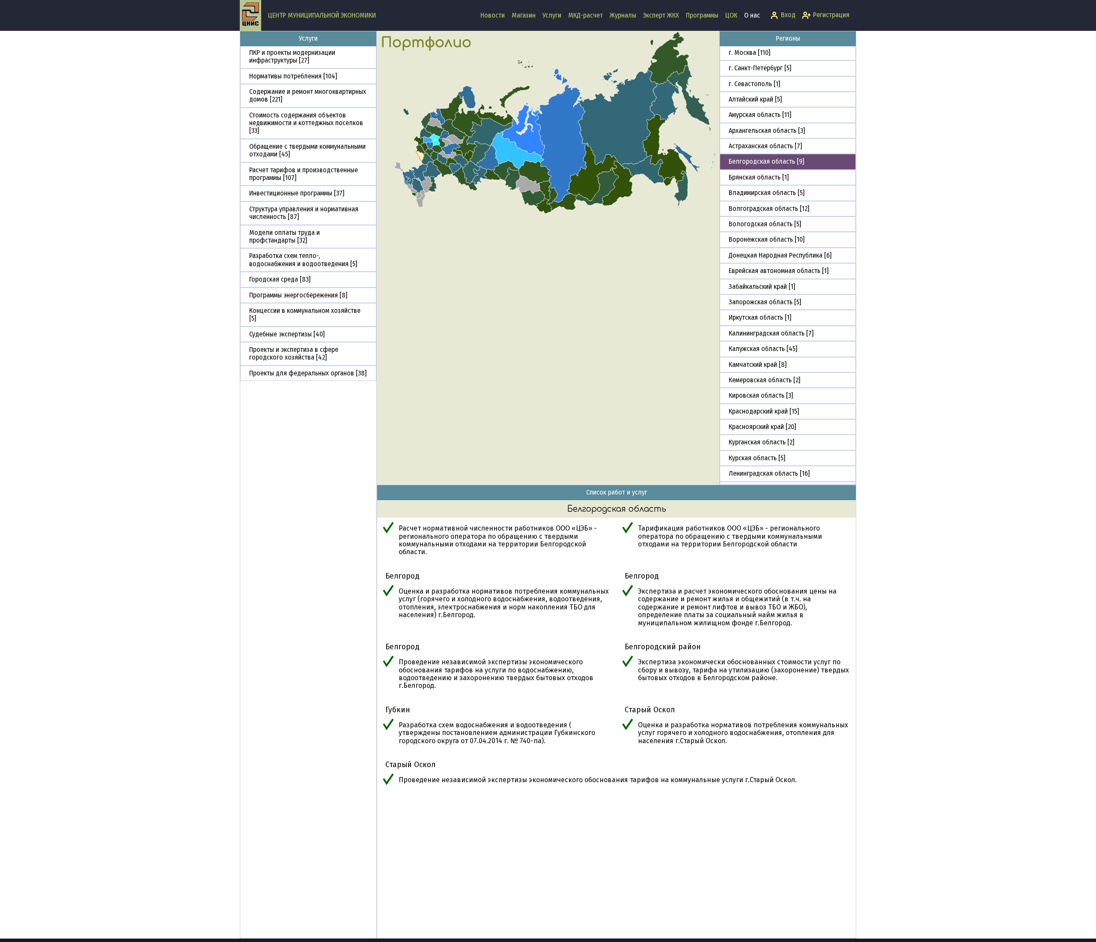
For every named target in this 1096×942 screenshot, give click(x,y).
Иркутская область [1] (760, 317)
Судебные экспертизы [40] (287, 334)
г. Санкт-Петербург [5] (760, 68)
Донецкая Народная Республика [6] (780, 255)
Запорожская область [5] (765, 302)
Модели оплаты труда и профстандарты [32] (284, 236)
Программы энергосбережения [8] (298, 295)
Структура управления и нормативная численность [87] (303, 213)
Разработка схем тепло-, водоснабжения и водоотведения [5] (303, 259)
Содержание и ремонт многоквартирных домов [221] (307, 95)
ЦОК (731, 15)
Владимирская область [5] (766, 193)
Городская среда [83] (279, 279)
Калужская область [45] (763, 349)
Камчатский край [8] (757, 364)
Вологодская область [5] (765, 224)
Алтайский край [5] (755, 99)
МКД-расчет (585, 15)
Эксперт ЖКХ (661, 15)
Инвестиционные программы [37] (296, 193)
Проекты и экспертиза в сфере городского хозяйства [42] (293, 353)
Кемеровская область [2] (764, 380)
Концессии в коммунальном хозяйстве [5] (304, 314)
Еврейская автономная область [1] (778, 271)
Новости (492, 15)
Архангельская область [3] (767, 130)
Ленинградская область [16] (769, 473)
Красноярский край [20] (762, 427)
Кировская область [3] (761, 395)
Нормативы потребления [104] (293, 76)
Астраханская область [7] (765, 146)
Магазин (524, 15)
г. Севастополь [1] (754, 84)
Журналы (623, 15)
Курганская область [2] (761, 442)
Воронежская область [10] (766, 239)
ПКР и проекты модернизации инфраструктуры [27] (292, 56)
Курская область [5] (757, 458)
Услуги (551, 15)
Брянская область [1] (759, 177)
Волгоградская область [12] (769, 208)
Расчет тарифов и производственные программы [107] (303, 174)
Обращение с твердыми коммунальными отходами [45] (307, 150)
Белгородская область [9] (766, 161)
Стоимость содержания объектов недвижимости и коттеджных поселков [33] (306, 123)
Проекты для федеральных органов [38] (307, 373)
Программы (702, 15)
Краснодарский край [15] (764, 411)
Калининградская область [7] (771, 333)
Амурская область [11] (760, 115)
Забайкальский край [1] (762, 286)
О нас (752, 15)
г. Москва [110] (749, 52)
